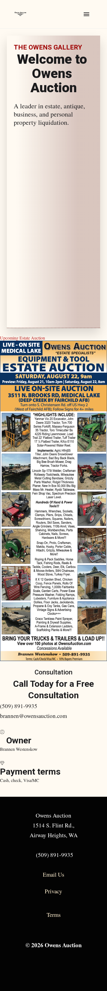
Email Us (53, 874)
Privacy (53, 891)
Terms (54, 914)
